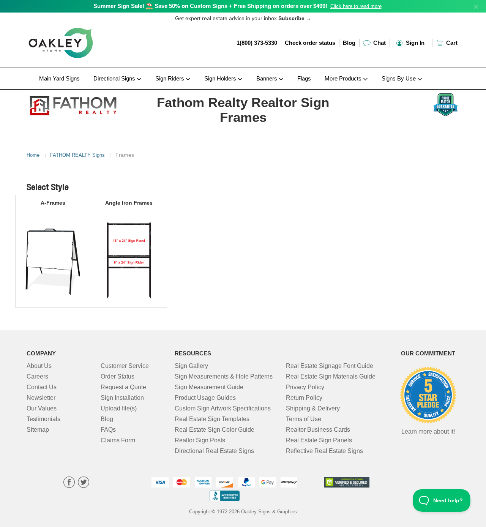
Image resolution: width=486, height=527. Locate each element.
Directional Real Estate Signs (214, 451)
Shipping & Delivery (313, 408)
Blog (349, 42)
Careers (37, 376)
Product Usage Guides (205, 397)
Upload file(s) (119, 408)
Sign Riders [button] (170, 78)
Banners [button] (267, 78)
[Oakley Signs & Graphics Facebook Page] (69, 483)
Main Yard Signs (59, 78)
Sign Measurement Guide (209, 387)
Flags (304, 78)
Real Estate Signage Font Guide (329, 366)
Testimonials (43, 419)
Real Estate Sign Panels (319, 440)
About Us (39, 366)
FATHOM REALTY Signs (77, 155)
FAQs (108, 429)
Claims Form (118, 440)
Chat (379, 42)
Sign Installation (122, 397)
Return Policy (304, 397)
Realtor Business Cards (318, 429)
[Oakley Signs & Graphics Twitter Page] (83, 483)
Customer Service (125, 366)
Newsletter (41, 397)
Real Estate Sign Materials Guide (331, 376)
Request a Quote (123, 387)
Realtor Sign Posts (200, 440)
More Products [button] (344, 78)
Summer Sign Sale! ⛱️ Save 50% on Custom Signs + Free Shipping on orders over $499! (210, 6)
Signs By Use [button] (399, 78)
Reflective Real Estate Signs (324, 451)
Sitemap (38, 429)
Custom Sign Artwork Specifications (223, 408)
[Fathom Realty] (76, 104)
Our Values (42, 408)
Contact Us (42, 387)
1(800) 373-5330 (257, 42)
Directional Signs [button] (115, 78)
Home (33, 155)
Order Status (117, 376)
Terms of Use (303, 419)
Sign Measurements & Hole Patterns (224, 376)
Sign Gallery (191, 366)
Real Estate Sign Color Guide (214, 429)
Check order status (310, 42)
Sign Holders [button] (221, 78)
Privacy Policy (305, 387)
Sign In (414, 42)
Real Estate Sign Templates (212, 419)
